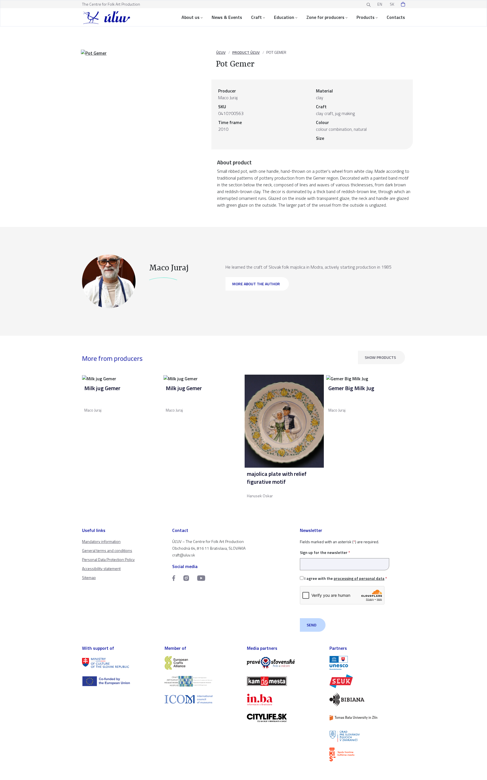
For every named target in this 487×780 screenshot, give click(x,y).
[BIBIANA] (367, 699)
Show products (380, 357)
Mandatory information (101, 541)
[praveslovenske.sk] (285, 663)
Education (284, 17)
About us (190, 17)
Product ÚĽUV (246, 52)
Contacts (396, 17)
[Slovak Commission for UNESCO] (367, 663)
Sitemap (89, 577)
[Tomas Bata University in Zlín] (367, 718)
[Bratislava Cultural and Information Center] (367, 754)
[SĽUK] (367, 681)
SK (392, 4)
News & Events (227, 17)
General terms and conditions (107, 550)
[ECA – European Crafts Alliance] (202, 663)
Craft (256, 17)
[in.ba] (285, 699)
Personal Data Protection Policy (108, 559)
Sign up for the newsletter (325, 552)
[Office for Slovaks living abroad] (367, 736)
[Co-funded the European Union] (120, 681)
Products (366, 17)
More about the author (256, 284)
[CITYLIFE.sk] (285, 718)
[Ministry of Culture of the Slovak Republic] (120, 663)
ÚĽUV (220, 52)
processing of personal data (359, 578)
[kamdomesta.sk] (285, 681)
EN (379, 4)
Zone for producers (325, 17)
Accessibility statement (101, 568)
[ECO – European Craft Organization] (202, 681)
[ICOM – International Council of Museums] (202, 699)
